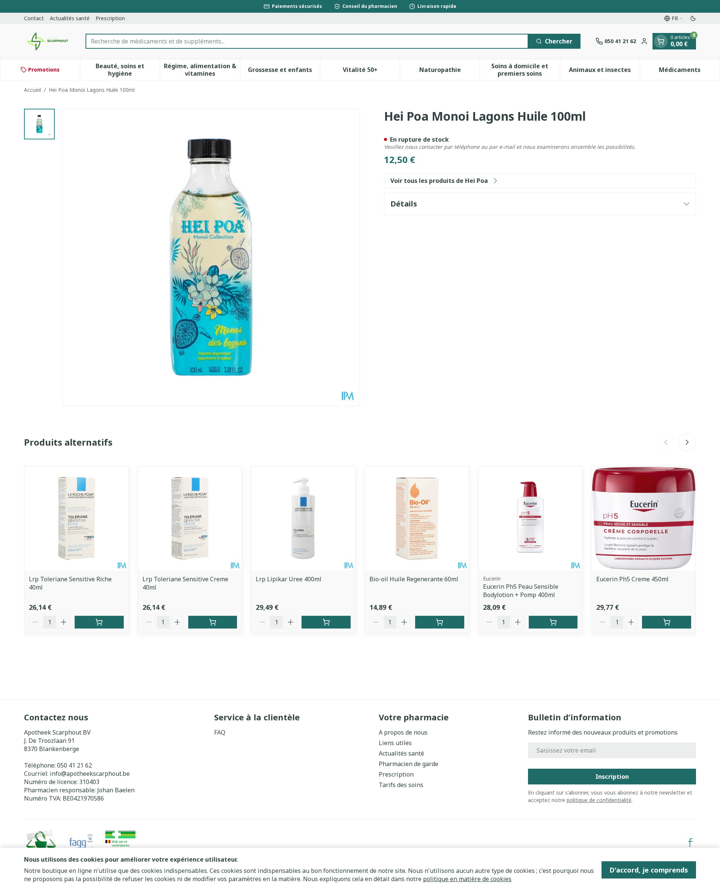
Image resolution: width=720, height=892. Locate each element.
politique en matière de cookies (467, 879)
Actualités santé (70, 18)
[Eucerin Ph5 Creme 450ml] (644, 518)
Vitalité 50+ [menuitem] (371, 72)
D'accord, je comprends (648, 869)
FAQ (219, 732)
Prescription (110, 18)
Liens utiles (395, 743)
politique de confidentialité (599, 800)
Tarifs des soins (401, 785)
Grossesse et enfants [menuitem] (284, 72)
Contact (34, 18)
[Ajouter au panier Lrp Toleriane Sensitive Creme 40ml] (212, 622)
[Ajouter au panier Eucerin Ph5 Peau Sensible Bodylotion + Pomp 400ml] (553, 622)
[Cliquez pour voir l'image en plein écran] (211, 257)
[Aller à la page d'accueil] (47, 41)
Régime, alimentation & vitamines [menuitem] (202, 70)
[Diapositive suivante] (687, 442)
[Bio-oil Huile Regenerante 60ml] (417, 518)
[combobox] (307, 41)
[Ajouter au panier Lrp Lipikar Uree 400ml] (326, 622)
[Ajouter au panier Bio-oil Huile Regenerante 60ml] (439, 622)
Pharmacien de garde (408, 764)
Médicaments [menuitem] (689, 72)
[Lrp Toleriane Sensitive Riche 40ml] (76, 518)
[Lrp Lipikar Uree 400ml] (303, 518)
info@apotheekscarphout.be (90, 773)
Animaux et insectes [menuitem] (604, 72)
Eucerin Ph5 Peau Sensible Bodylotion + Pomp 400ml (520, 590)
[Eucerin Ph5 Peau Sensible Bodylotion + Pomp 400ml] (530, 518)
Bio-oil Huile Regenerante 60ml (413, 579)
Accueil (32, 89)
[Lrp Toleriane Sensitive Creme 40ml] (190, 518)
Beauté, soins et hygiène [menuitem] (128, 70)
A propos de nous (403, 732)
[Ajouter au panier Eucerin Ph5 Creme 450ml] (666, 622)
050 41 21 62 (74, 765)
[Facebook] (690, 842)
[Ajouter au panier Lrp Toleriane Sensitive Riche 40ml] (99, 622)
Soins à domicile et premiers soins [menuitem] (525, 70)
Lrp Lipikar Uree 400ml (288, 579)
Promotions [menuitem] (44, 69)
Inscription (612, 776)
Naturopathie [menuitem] (449, 72)
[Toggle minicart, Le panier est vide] (661, 41)
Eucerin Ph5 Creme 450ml (632, 579)
